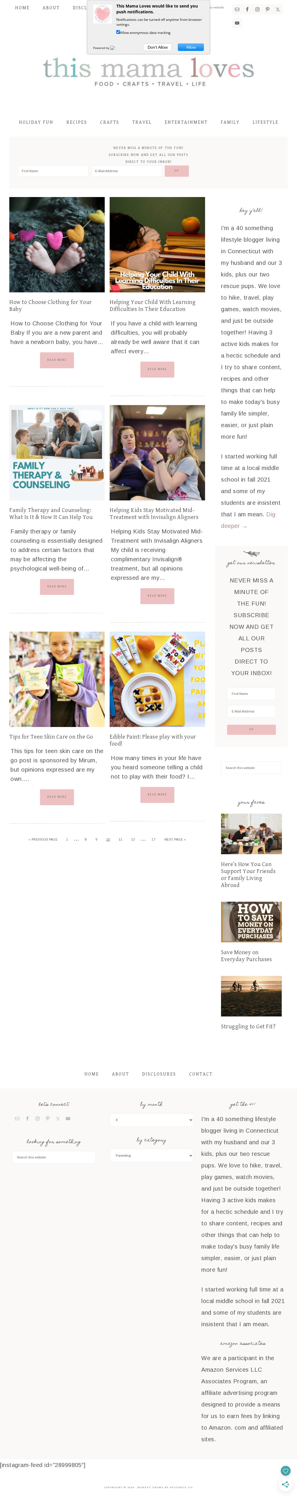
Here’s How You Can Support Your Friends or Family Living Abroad (248, 875)
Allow (191, 47)
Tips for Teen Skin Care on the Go (51, 737)
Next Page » (175, 839)
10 (108, 839)
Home (91, 1074)
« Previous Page (43, 839)
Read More (57, 360)
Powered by (101, 48)
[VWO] (116, 48)
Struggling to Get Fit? (248, 1026)
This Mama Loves (148, 71)
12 (133, 839)
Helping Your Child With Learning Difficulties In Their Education (152, 306)
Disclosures (159, 1074)
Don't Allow (158, 47)
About (120, 1074)
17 (153, 839)
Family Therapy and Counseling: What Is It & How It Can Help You (51, 514)
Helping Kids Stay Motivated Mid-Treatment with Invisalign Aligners (154, 514)
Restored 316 (181, 1487)
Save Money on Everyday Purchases (246, 956)
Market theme (150, 1487)
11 (120, 839)
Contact (201, 1074)
